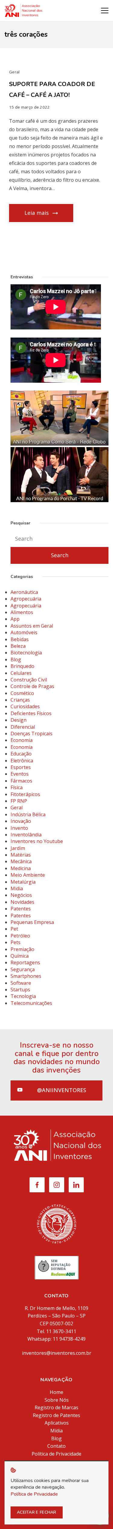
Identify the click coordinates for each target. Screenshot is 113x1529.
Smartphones (26, 976)
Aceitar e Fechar (36, 1512)
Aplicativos (57, 1422)
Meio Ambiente (28, 875)
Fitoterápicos (25, 794)
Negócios (21, 895)
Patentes (21, 908)
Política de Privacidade (56, 1453)
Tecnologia (23, 996)
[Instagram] (56, 1184)
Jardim (18, 848)
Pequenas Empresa (32, 922)
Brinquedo (22, 666)
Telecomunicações (31, 1003)
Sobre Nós (57, 1400)
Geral (14, 72)
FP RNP (19, 801)
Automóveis (24, 632)
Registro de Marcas (56, 1407)
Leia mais (36, 212)
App (15, 619)
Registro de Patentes (56, 1415)
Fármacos (21, 780)
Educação (21, 753)
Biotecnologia (26, 652)
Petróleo (20, 935)
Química (20, 956)
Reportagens (25, 962)
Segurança (23, 969)
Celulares (21, 673)
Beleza (18, 646)
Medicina (21, 868)
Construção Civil (29, 679)
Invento (19, 828)
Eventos (20, 774)
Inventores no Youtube (37, 841)
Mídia (56, 1430)
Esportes (21, 767)
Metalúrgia (23, 882)
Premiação (22, 949)
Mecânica (21, 861)
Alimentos (22, 612)
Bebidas (20, 639)
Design (19, 720)
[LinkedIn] (76, 1184)
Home (56, 1392)
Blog (16, 659)
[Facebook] (37, 1184)
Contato (56, 1446)
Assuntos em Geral (32, 625)
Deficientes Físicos (31, 713)
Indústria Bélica (28, 814)
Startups (20, 989)
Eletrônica (22, 760)
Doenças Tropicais (31, 733)
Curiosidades (25, 706)
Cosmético (22, 693)
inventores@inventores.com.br (56, 1353)
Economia (22, 740)
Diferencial (23, 727)
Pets (15, 942)
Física (17, 787)
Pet (14, 928)
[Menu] (104, 10)
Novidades (22, 902)
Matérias (21, 854)
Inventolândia (26, 834)
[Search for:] (59, 539)
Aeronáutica (24, 592)
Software (21, 983)
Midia (17, 888)
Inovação (21, 821)
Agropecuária (26, 598)
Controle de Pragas (32, 686)
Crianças (20, 700)
